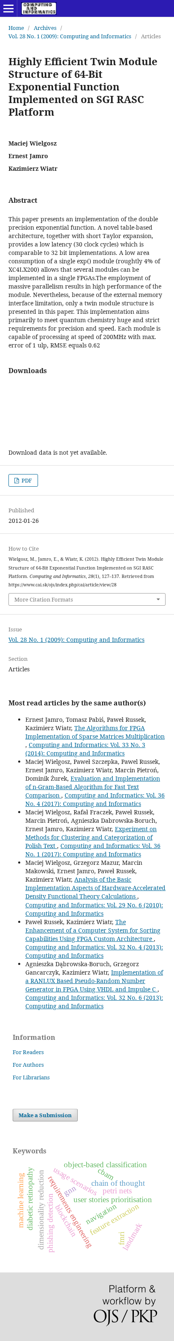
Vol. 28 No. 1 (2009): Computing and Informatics (69, 36)
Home (16, 28)
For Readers (28, 1052)
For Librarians (31, 1077)
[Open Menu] (8, 8)
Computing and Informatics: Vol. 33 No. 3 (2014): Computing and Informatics (85, 749)
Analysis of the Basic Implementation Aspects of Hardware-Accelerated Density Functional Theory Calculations (95, 887)
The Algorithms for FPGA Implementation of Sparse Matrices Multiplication (95, 732)
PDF (26, 480)
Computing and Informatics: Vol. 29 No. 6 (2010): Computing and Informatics (94, 909)
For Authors (28, 1064)
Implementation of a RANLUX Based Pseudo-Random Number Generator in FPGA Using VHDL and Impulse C (94, 980)
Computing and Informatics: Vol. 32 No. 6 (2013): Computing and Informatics (94, 1002)
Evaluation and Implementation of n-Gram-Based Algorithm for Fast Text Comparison (92, 786)
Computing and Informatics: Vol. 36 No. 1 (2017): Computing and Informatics (92, 850)
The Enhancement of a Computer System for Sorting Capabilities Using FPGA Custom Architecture (92, 930)
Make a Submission (45, 1115)
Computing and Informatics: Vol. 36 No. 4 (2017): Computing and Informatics (95, 799)
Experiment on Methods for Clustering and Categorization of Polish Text (91, 837)
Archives (45, 28)
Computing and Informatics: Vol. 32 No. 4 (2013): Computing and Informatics (94, 951)
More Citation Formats (43, 599)
